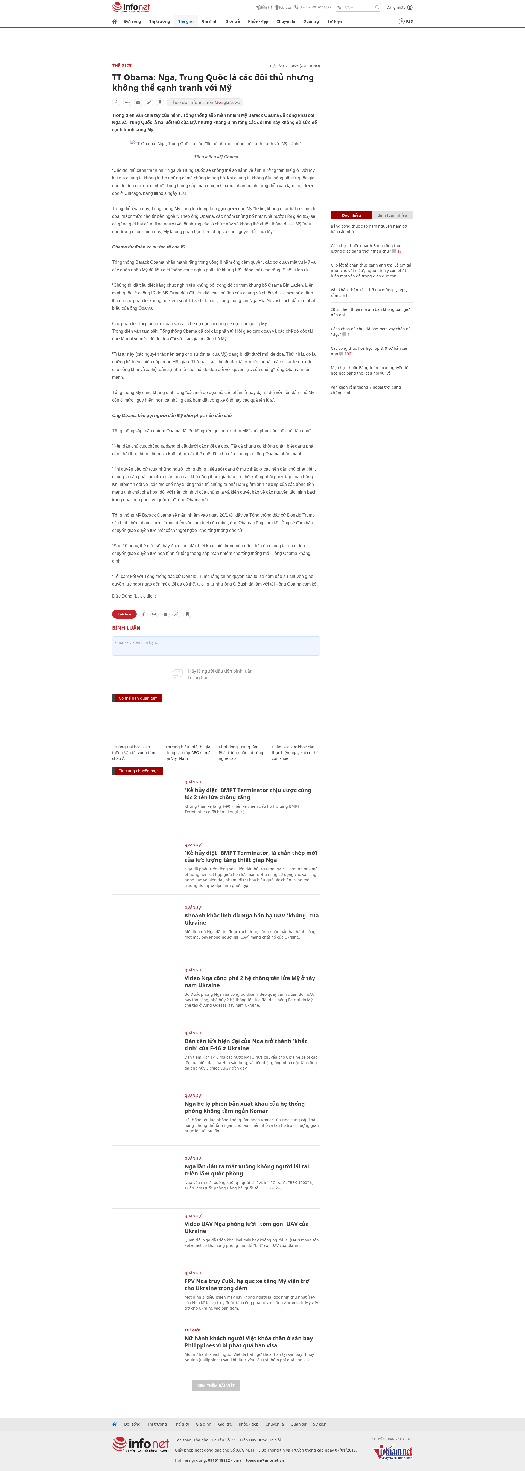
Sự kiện (335, 21)
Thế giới (186, 21)
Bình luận (124, 614)
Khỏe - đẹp (258, 21)
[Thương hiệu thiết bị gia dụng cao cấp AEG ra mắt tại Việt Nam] (189, 724)
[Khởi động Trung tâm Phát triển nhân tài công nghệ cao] (243, 724)
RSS (409, 21)
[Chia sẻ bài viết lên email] (138, 102)
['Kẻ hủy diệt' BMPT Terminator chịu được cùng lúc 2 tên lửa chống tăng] (145, 802)
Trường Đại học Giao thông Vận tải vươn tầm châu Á (133, 752)
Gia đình (209, 21)
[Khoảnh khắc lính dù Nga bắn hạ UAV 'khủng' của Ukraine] (145, 928)
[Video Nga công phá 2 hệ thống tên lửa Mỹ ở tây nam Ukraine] (145, 990)
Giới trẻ (233, 21)
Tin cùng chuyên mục (139, 770)
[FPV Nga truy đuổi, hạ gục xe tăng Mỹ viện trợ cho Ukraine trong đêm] (145, 1293)
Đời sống (132, 21)
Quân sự (311, 21)
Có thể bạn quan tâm (138, 698)
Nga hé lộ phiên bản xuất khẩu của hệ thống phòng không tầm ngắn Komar (245, 1107)
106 (347, 353)
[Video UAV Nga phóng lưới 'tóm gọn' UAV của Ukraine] (145, 1236)
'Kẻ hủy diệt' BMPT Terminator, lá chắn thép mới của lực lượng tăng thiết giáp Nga (251, 856)
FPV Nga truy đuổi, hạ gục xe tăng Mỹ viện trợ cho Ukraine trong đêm (247, 1284)
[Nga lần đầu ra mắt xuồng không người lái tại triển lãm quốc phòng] (145, 1179)
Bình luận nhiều (392, 215)
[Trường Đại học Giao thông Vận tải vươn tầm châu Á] (136, 724)
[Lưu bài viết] (160, 102)
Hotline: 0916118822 (315, 7)
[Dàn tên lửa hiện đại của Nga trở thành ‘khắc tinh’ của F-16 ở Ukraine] (145, 1053)
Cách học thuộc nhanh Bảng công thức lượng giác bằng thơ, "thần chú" (366, 248)
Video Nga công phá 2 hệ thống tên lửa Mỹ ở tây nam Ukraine (250, 981)
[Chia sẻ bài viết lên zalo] (127, 102)
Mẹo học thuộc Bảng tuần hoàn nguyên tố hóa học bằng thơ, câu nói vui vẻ (369, 370)
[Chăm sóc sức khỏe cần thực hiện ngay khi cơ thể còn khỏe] (296, 724)
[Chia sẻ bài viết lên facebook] (116, 102)
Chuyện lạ (285, 21)
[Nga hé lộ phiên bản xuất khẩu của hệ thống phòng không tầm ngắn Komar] (145, 1116)
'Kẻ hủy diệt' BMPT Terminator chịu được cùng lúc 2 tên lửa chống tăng (248, 793)
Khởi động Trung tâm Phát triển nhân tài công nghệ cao (241, 752)
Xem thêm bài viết (216, 1385)
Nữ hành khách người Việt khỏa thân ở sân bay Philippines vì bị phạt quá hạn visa (249, 1341)
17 (399, 251)
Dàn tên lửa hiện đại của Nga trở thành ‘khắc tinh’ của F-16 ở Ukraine (246, 1044)
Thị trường (159, 21)
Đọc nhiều (351, 215)
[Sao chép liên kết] (149, 102)
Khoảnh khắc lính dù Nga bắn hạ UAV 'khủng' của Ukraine (252, 919)
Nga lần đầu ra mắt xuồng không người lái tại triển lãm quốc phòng (247, 1170)
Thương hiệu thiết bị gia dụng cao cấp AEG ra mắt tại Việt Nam (188, 752)
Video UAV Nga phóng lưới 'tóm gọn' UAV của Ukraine (247, 1227)
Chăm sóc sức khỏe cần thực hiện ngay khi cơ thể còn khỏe (295, 752)
